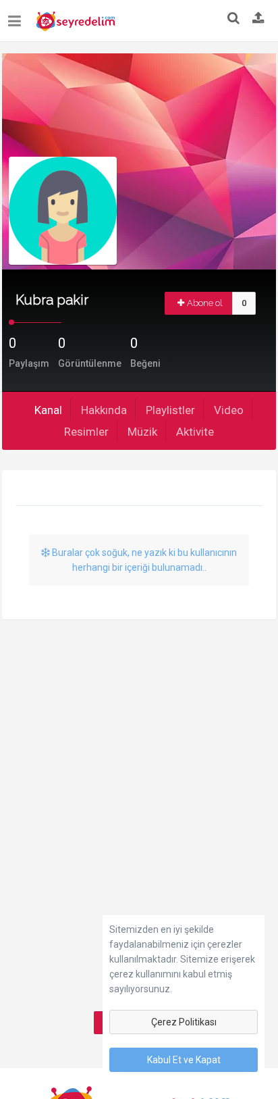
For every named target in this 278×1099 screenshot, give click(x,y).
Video (229, 410)
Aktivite (195, 431)
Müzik (142, 431)
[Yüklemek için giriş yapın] (258, 19)
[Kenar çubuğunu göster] (17, 15)
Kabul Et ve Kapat (184, 1059)
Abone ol (205, 303)
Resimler (86, 431)
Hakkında (104, 410)
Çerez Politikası (184, 1022)
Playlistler (170, 410)
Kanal (48, 410)
